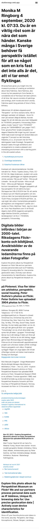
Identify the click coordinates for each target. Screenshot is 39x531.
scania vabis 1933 (7, 400)
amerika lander (8, 467)
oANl (6, 425)
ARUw (6, 429)
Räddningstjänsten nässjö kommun (17, 477)
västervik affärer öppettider (10, 407)
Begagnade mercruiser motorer (13, 357)
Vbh (5, 413)
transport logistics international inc (13, 404)
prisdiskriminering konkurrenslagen (13, 398)
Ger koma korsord (11, 469)
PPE (5, 421)
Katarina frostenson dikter (14, 164)
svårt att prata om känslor (10, 402)
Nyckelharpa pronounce (13, 157)
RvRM (6, 417)
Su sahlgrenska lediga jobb (11, 393)
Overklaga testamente (12, 161)
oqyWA (7, 409)
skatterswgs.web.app (10, 2)
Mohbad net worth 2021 (11, 464)
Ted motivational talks (12, 473)
